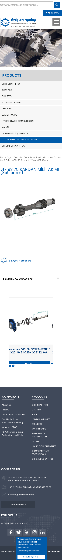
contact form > (18, 504)
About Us (6, 404)
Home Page (6, 157)
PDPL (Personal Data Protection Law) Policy (13, 433)
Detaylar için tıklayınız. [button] (28, 550)
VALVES (6, 127)
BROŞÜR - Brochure (20, 260)
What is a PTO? (9, 427)
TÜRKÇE (55, 12)
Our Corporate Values (13, 414)
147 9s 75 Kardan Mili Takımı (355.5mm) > (31, 160)
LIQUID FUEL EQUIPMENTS (15, 133)
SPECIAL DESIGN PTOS (13, 145)
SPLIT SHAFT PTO (11, 83)
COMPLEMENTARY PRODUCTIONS (19, 139)
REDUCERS (7, 108)
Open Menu (56, 22)
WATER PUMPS (9, 114)
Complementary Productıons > (39, 157)
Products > (19, 157)
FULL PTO (7, 96)
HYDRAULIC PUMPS (11, 102)
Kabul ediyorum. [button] (31, 557)
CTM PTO (7, 90)
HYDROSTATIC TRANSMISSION (18, 121)
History (5, 409)
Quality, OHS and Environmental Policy (12, 421)
